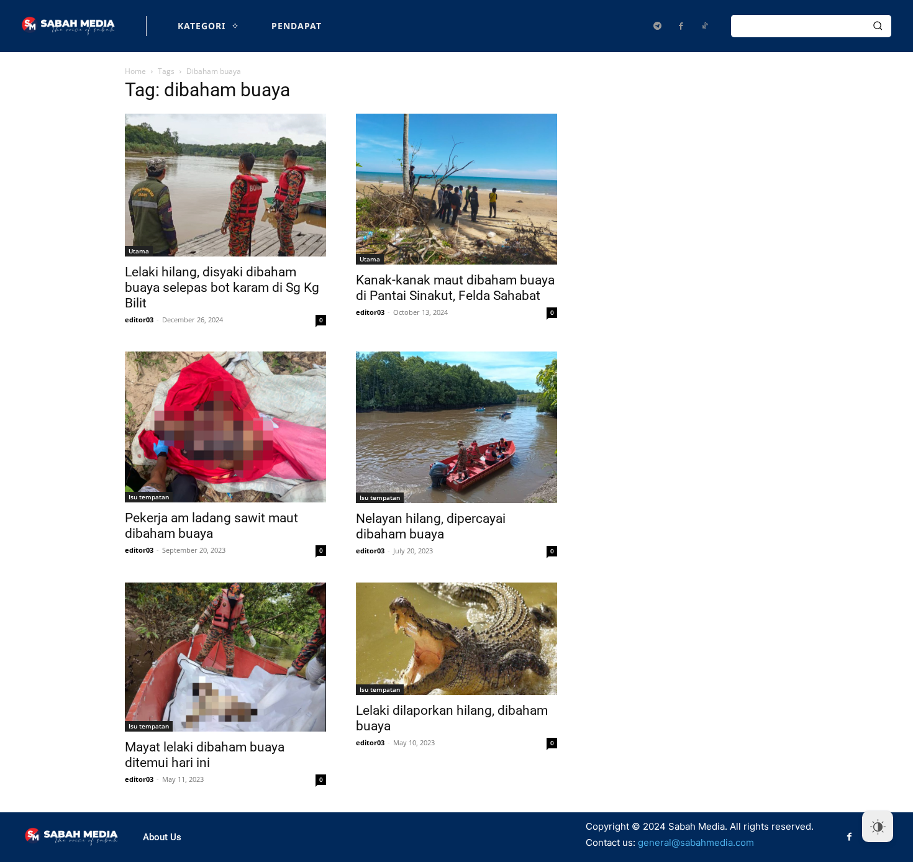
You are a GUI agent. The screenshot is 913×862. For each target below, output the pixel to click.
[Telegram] (657, 26)
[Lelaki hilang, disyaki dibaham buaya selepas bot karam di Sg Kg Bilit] (225, 185)
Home (135, 71)
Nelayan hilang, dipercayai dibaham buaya (431, 526)
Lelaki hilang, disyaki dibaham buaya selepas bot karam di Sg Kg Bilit (222, 288)
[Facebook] (681, 26)
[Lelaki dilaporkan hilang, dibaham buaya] (456, 639)
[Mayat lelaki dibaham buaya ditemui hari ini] (225, 657)
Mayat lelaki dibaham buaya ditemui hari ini (204, 755)
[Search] (877, 26)
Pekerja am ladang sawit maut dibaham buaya (211, 525)
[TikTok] (704, 26)
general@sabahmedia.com (696, 842)
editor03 (139, 319)
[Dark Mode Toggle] (877, 826)
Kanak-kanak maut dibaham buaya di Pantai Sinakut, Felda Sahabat (455, 288)
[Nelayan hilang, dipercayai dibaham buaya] (456, 427)
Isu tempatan (149, 496)
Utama (139, 251)
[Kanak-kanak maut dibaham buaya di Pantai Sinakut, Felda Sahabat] (456, 189)
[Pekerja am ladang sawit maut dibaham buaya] (225, 427)
